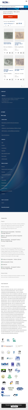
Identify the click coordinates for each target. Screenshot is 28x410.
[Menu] (26, 1)
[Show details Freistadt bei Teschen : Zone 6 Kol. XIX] (23, 53)
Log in (3, 202)
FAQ (2, 177)
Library (3, 125)
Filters (10, 17)
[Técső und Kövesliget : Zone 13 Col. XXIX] (8, 62)
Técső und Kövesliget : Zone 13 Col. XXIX (8, 70)
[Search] (26, 7)
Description (4, 156)
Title (2, 142)
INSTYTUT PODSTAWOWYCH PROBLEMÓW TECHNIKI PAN (12, 315)
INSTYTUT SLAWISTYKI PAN (6, 317)
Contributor (4, 148)
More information (18, 404)
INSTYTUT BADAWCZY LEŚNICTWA (16, 293)
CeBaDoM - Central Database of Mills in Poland (11, 128)
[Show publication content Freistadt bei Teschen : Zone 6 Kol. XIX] (21, 53)
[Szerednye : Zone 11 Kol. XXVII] (19, 62)
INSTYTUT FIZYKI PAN (15, 331)
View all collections (5, 135)
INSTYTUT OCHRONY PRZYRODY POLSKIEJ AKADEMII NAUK (12, 314)
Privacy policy (4, 188)
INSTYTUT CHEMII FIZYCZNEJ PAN (14, 301)
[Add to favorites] (4, 53)
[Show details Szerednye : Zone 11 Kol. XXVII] (23, 79)
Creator (3, 145)
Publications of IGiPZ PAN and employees (10, 122)
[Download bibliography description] (7, 53)
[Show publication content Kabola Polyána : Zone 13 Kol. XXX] (9, 53)
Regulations (4, 182)
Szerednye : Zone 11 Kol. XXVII (19, 70)
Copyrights (4, 180)
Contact (3, 193)
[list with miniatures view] (19, 23)
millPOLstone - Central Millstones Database (10, 130)
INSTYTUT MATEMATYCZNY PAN (7, 289)
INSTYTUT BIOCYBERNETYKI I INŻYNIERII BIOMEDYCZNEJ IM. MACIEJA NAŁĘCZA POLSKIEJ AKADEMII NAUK (13, 330)
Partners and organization (7, 169)
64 (13, 21)
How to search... (3, 8)
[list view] (21, 23)
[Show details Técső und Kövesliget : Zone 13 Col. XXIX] (12, 79)
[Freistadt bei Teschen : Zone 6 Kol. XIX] (19, 36)
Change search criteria (23, 8)
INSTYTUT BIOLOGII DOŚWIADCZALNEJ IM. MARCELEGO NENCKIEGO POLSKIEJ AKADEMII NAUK (14, 295)
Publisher (3, 150)
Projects (3, 172)
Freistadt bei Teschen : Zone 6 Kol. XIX (18, 43)
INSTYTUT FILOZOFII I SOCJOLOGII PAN (15, 304)
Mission (3, 166)
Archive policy (4, 185)
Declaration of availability (7, 191)
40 (12, 21)
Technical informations (6, 174)
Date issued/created (6, 153)
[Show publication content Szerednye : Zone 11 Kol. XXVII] (21, 79)
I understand (14, 406)
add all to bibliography (8, 23)
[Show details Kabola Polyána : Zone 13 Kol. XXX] (12, 53)
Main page (3, 115)
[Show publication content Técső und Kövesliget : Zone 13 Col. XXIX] (9, 79)
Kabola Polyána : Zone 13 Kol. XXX (7, 43)
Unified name (4, 159)
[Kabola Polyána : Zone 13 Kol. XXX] (8, 36)
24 (10, 21)
